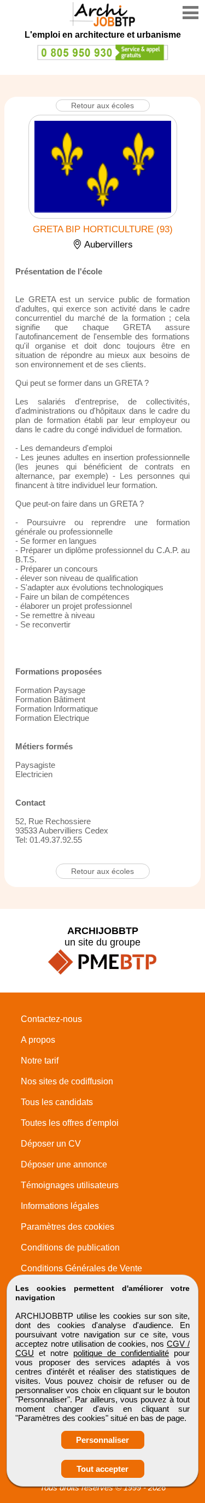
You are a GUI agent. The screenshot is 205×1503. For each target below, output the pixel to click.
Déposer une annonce (64, 1164)
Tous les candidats (57, 1102)
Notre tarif (39, 1060)
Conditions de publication (70, 1247)
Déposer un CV (51, 1143)
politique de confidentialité (121, 1353)
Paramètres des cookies (67, 1226)
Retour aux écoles (102, 105)
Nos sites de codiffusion (67, 1081)
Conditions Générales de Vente (81, 1268)
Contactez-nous (51, 1019)
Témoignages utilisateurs (70, 1185)
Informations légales (60, 1206)
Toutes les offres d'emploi (70, 1123)
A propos (38, 1039)
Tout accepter (102, 1468)
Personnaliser (102, 1440)
